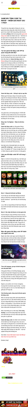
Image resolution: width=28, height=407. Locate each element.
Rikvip (2, 61)
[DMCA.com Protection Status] (7, 377)
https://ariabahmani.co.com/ (15, 383)
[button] (2, 2)
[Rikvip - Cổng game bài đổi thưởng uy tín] (14, 2)
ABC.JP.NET (12, 374)
